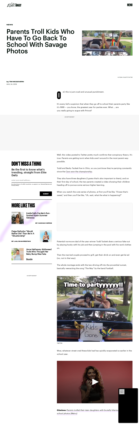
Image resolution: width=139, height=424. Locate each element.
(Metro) (73, 413)
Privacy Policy (15, 185)
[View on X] (94, 217)
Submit (46, 194)
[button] (94, 382)
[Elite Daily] (14, 5)
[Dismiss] (135, 390)
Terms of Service (45, 184)
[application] (94, 382)
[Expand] (120, 390)
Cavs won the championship (79, 171)
